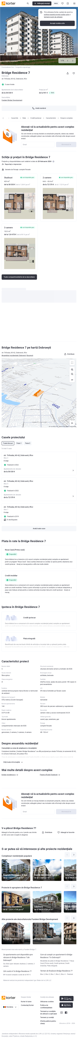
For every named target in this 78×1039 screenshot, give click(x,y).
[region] (39, 392)
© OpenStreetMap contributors (67, 426)
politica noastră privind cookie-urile (56, 15)
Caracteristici (51, 118)
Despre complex (66, 118)
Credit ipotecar (35, 118)
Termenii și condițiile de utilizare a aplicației (48, 1012)
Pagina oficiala (49, 775)
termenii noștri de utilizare (53, 17)
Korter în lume (26, 1002)
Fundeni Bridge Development (12, 100)
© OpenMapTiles (53, 426)
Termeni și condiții (47, 1017)
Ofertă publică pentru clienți (48, 1022)
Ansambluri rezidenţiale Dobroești (14, 355)
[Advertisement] (39, 324)
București (30, 355)
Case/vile (14, 118)
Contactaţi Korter (27, 1005)
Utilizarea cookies (47, 1002)
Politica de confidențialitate (46, 1006)
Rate (24, 118)
